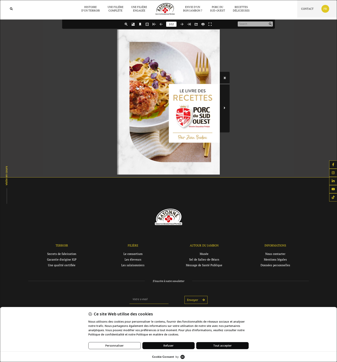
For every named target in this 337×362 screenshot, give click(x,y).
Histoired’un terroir (90, 8)
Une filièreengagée (139, 8)
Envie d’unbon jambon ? (192, 8)
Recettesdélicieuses (241, 8)
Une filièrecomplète (115, 8)
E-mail (133, 290)
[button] (11, 8)
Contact (307, 9)
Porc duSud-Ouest (217, 8)
